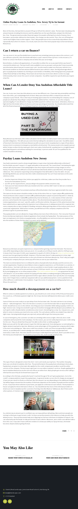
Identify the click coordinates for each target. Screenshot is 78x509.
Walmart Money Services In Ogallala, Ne (20, 458)
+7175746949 (10, 496)
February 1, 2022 (20, 455)
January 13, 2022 (28, 25)
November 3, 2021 (57, 455)
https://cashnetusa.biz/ (66, 253)
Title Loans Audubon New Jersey (47, 271)
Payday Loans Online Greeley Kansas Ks (57, 458)
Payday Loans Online (10, 25)
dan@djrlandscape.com (13, 493)
